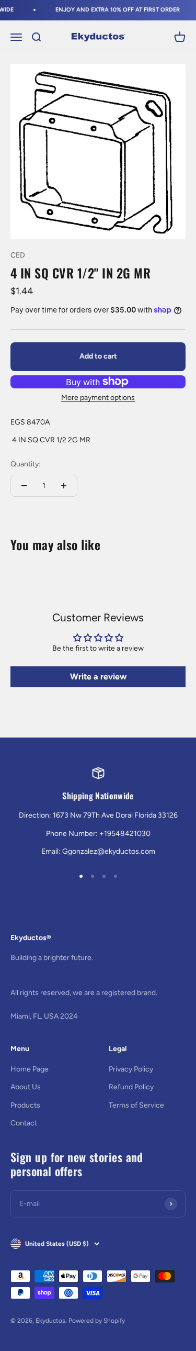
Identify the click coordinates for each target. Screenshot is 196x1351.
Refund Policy (131, 1086)
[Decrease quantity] (24, 485)
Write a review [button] (98, 677)
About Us (25, 1086)
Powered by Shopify (96, 1320)
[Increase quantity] (64, 485)
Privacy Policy (131, 1069)
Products (25, 1105)
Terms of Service (136, 1105)
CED (17, 255)
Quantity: (25, 464)
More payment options (98, 397)
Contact (23, 1123)
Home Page (29, 1069)
